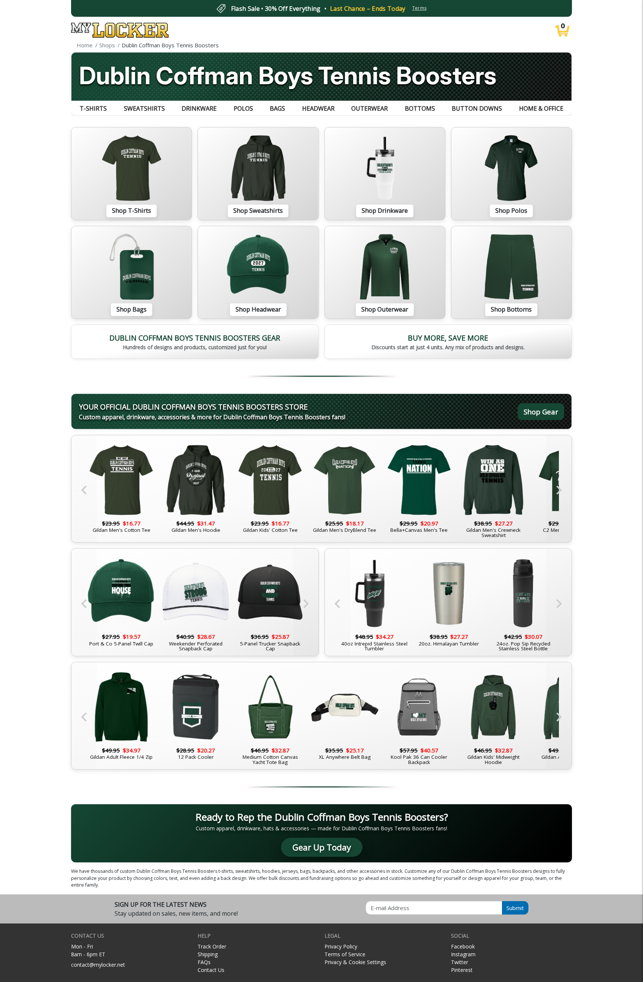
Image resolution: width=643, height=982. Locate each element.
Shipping (208, 954)
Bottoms (420, 108)
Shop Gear (541, 411)
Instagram (463, 954)
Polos (243, 108)
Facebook (463, 946)
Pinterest (462, 969)
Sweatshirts (144, 108)
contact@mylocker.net (98, 964)
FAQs (204, 962)
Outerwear (369, 108)
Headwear (318, 108)
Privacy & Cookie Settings (355, 962)
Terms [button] (419, 8)
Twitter (459, 962)
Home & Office (541, 108)
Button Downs (477, 108)
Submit (515, 908)
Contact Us (211, 969)
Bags (277, 108)
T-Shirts (93, 108)
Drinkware (199, 108)
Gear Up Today (321, 847)
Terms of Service (344, 954)
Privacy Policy (340, 946)
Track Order (212, 946)
